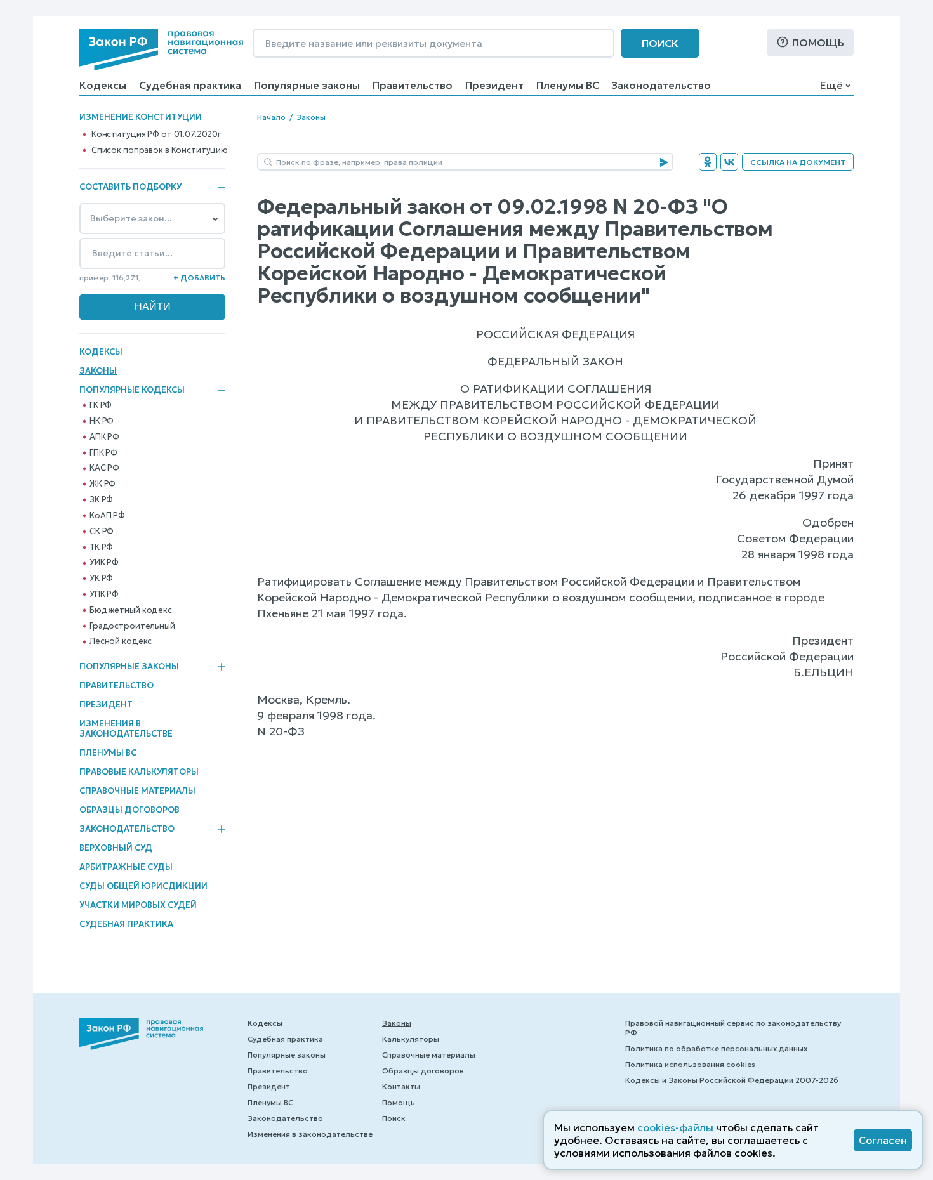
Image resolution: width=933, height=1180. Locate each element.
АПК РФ (104, 437)
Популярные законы (307, 85)
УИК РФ (104, 563)
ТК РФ (101, 547)
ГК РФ (100, 405)
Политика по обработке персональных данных (716, 1048)
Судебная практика (190, 85)
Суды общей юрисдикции (143, 886)
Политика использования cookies (690, 1064)
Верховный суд (115, 847)
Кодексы (102, 85)
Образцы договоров (129, 809)
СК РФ (101, 532)
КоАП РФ (107, 516)
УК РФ (101, 579)
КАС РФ (104, 468)
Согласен (883, 1140)
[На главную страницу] (161, 49)
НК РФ (101, 421)
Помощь (818, 42)
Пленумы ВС (567, 85)
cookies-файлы (675, 1127)
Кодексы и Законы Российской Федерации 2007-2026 (731, 1080)
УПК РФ (104, 594)
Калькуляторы (410, 1039)
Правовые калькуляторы (139, 771)
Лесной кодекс (120, 641)
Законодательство (661, 85)
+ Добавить (199, 277)
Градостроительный (132, 626)
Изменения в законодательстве (126, 728)
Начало (271, 117)
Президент (494, 85)
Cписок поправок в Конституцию (159, 150)
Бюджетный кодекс (130, 610)
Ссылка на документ (797, 162)
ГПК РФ (103, 453)
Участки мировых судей (138, 905)
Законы (98, 370)
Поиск (660, 43)
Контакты (401, 1086)
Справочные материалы (137, 790)
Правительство (413, 85)
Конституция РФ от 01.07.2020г (156, 134)
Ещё (831, 85)
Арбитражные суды (126, 867)
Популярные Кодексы (132, 390)
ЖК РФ (102, 484)
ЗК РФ (101, 500)
